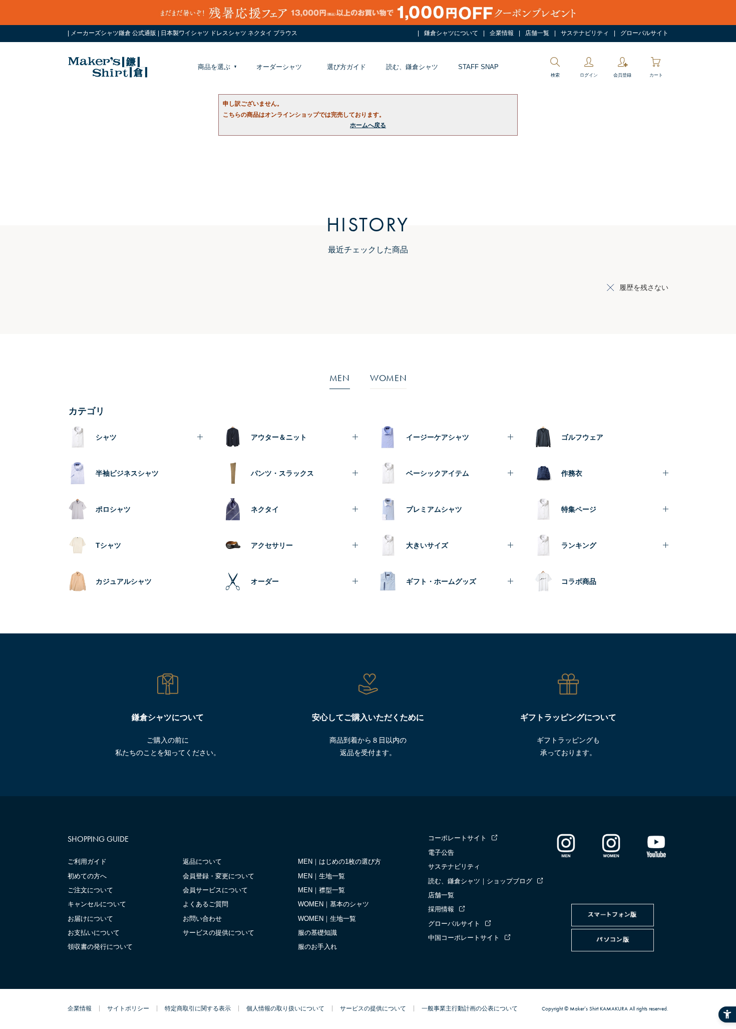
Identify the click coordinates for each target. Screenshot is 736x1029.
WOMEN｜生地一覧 (327, 918)
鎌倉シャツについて (451, 33)
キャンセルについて (97, 904)
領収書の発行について (100, 946)
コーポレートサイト (457, 838)
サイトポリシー (128, 1008)
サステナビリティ (585, 33)
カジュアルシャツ (124, 581)
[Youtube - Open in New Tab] (655, 845)
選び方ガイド (346, 67)
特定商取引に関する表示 (198, 1008)
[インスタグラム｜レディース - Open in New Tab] (610, 845)
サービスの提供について (218, 932)
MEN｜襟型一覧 (321, 890)
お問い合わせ (202, 918)
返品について (202, 861)
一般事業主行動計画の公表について (470, 1008)
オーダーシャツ (279, 67)
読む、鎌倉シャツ (412, 67)
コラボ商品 (578, 581)
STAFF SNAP (478, 67)
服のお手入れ (317, 946)
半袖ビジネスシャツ (127, 473)
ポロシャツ (113, 509)
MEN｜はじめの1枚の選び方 (339, 861)
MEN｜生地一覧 (321, 876)
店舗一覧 (537, 33)
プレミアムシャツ (434, 509)
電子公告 (441, 852)
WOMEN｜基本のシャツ (333, 904)
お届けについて (90, 918)
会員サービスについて (215, 890)
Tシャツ (108, 545)
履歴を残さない (643, 287)
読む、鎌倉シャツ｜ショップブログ (480, 881)
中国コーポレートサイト (464, 937)
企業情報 (502, 33)
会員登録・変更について (218, 876)
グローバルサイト (644, 33)
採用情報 (441, 909)
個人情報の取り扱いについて (285, 1008)
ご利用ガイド (87, 861)
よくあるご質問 (205, 904)
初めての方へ (87, 876)
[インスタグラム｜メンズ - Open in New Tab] (565, 845)
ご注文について (90, 890)
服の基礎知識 (317, 932)
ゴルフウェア (582, 437)
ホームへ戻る (368, 125)
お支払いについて (94, 932)
